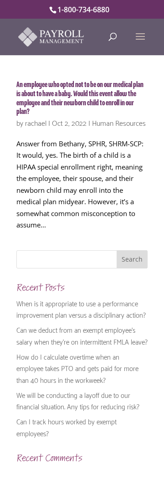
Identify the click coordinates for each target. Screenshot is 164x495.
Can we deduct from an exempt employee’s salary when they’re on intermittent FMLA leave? (82, 335)
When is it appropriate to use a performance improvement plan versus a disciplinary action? (81, 309)
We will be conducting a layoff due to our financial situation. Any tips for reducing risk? (77, 400)
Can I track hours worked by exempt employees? (66, 427)
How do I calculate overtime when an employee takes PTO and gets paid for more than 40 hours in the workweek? (77, 368)
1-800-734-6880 (83, 10)
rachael (35, 122)
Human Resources (119, 122)
